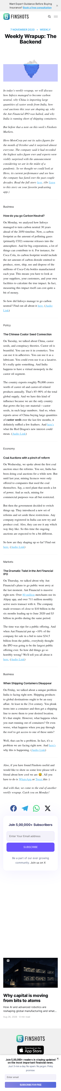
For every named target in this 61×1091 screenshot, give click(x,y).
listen (52, 182)
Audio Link (19, 434)
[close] (57, 5)
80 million (28, 595)
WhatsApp (25, 779)
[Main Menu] (55, 16)
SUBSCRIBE (30, 847)
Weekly (45, 29)
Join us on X (38, 862)
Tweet (39, 779)
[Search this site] (49, 16)
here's (50, 424)
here (39, 182)
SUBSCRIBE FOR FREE (30, 1085)
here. (41, 306)
